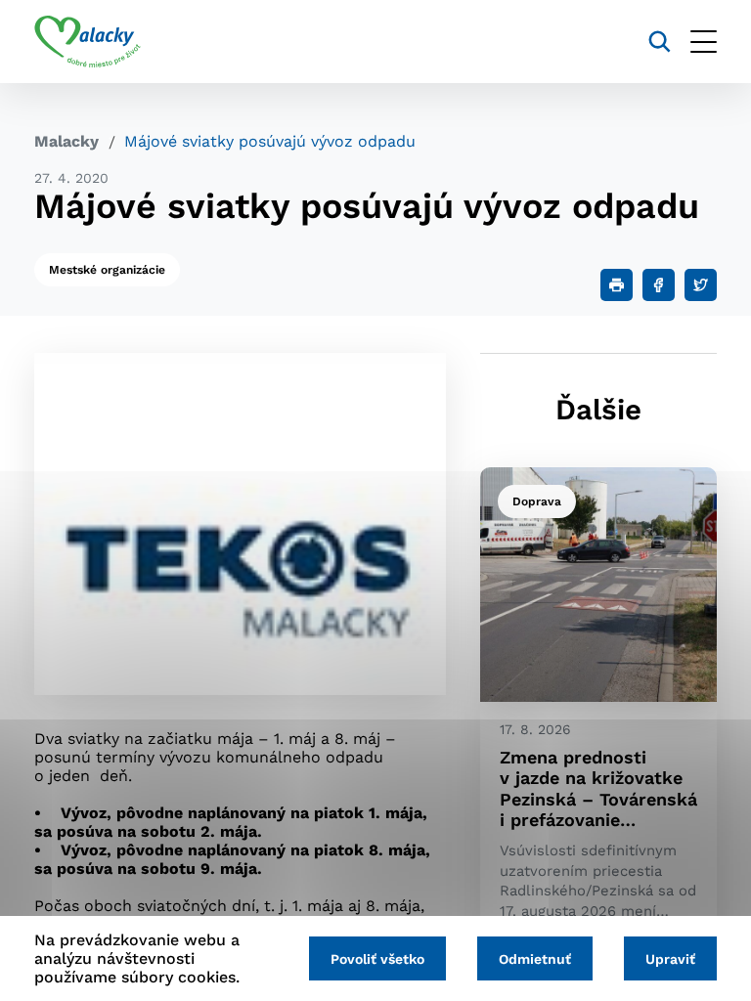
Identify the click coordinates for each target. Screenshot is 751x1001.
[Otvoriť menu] (703, 41)
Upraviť (670, 959)
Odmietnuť (535, 959)
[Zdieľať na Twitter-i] (701, 285)
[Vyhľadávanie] (659, 41)
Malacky (66, 141)
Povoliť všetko (377, 959)
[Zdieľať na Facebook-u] (658, 285)
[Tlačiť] (616, 285)
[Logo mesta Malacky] (87, 42)
